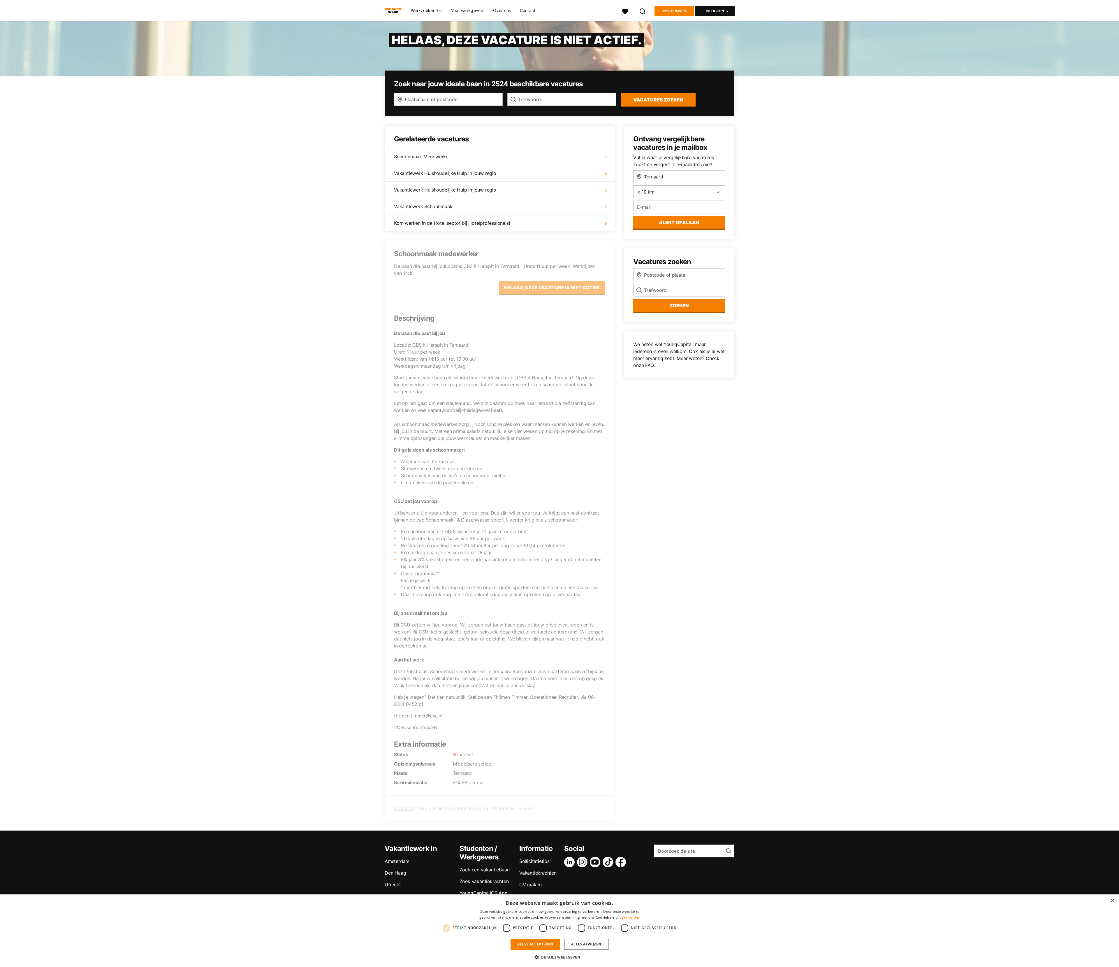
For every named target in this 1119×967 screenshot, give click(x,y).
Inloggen (715, 11)
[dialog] (559, 930)
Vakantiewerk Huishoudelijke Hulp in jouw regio (445, 173)
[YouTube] (596, 862)
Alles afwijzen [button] (586, 944)
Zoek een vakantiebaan (485, 870)
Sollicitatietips (534, 861)
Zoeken (679, 305)
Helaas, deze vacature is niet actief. (552, 287)
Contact (528, 10)
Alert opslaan (679, 222)
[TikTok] (609, 862)
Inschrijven (674, 11)
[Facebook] (621, 862)
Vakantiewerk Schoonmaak (423, 206)
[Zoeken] (643, 10)
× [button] (1112, 900)
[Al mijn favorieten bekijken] (625, 10)
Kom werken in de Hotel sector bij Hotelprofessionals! (452, 223)
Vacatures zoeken (658, 100)
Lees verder (630, 917)
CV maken (530, 884)
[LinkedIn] (570, 862)
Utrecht (393, 884)
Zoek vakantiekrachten (484, 881)
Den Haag (395, 873)
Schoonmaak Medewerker (422, 156)
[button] (559, 957)
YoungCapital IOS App (484, 893)
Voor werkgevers (468, 10)
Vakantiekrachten (538, 873)
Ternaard (403, 808)
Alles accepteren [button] (535, 944)
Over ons (502, 10)
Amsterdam (397, 861)
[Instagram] (583, 862)
